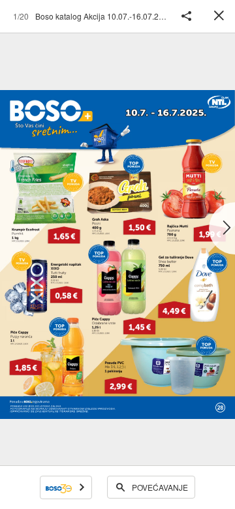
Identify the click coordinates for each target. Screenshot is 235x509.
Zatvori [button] (218, 16)
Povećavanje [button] (160, 487)
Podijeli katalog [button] (186, 16)
